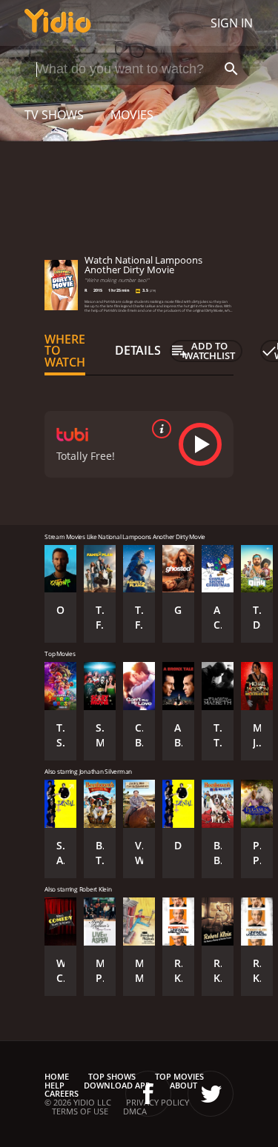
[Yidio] (58, 23)
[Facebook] (148, 1094)
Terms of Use (80, 1111)
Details (138, 350)
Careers (61, 1093)
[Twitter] (211, 1094)
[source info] (158, 428)
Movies (131, 115)
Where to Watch (64, 351)
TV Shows (54, 115)
